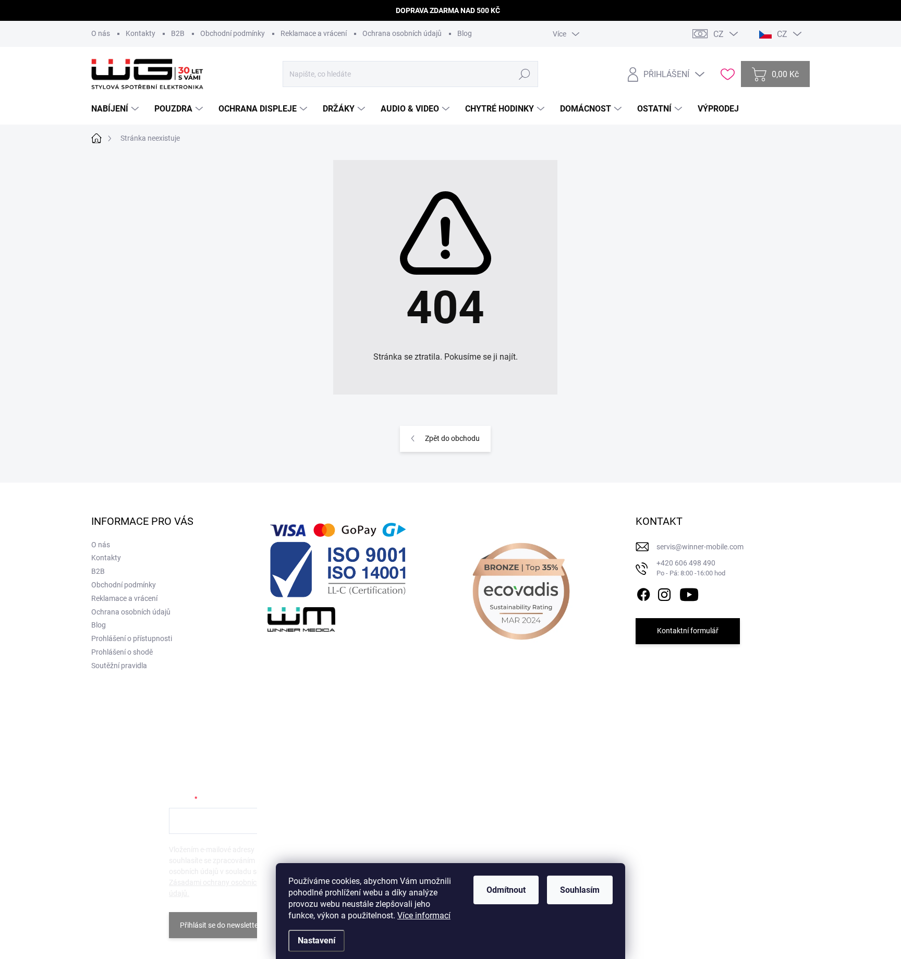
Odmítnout (506, 890)
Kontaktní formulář (688, 630)
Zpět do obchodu (452, 438)
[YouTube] (689, 592)
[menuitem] (116, 109)
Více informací (424, 915)
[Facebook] (643, 592)
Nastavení (316, 940)
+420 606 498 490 (690, 568)
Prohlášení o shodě (122, 652)
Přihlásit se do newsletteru (222, 925)
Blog (464, 33)
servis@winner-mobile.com (700, 547)
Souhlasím (580, 890)
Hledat (524, 74)
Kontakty (140, 33)
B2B (178, 33)
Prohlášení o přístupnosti (131, 638)
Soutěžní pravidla (119, 665)
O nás (100, 33)
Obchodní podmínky (232, 33)
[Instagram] (664, 592)
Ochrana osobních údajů (402, 33)
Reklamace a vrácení (314, 33)
